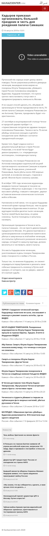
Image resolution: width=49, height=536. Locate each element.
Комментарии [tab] (34, 303)
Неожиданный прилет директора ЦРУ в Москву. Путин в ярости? (21, 499)
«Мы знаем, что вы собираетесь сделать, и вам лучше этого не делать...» (24, 487)
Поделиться (12, 35)
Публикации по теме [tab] (13, 303)
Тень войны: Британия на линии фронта (21, 436)
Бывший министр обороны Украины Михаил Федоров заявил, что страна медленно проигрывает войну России (23, 475)
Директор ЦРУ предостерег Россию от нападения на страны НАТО (20, 463)
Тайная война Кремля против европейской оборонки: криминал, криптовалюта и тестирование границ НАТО (22, 511)
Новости (7, 430)
